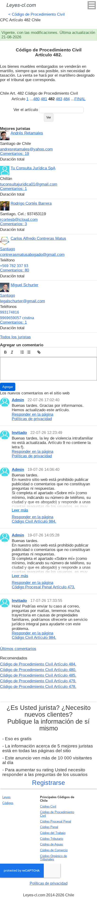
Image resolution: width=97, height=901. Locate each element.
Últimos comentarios (18, 648)
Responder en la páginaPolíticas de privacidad (32, 416)
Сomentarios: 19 (14, 153)
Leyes (6, 797)
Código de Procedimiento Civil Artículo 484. (38, 664)
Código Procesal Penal (55, 821)
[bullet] (28, 352)
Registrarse (48, 782)
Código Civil (48, 806)
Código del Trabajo (52, 833)
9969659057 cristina (17, 318)
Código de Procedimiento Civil (36, 14)
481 (44, 99)
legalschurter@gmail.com (22, 301)
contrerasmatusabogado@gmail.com (32, 254)
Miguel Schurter (24, 284)
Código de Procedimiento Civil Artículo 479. (38, 681)
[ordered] (22, 352)
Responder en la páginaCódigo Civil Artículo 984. (34, 519)
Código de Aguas (51, 844)
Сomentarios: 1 (13, 188)
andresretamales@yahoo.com (26, 149)
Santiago (7, 249)
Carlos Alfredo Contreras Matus (38, 238)
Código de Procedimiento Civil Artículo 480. (38, 669)
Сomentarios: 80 (14, 270)
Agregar (7, 387)
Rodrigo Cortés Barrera (31, 203)
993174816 (9, 312)
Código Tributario (51, 838)
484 (66, 99)
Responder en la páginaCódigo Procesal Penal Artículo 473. (43, 584)
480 (36, 99)
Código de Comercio (54, 850)
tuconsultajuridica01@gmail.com (28, 184)
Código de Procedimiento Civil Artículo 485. (38, 675)
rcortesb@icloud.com (19, 219)
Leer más (20, 510)
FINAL (79, 99)
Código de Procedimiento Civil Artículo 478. (38, 686)
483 (59, 99)
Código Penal (49, 827)
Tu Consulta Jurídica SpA (33, 168)
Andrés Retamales (27, 133)
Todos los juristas (15, 337)
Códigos (7, 803)
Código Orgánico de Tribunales (53, 857)
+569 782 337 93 (14, 266)
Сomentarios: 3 (13, 224)
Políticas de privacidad (49, 883)
